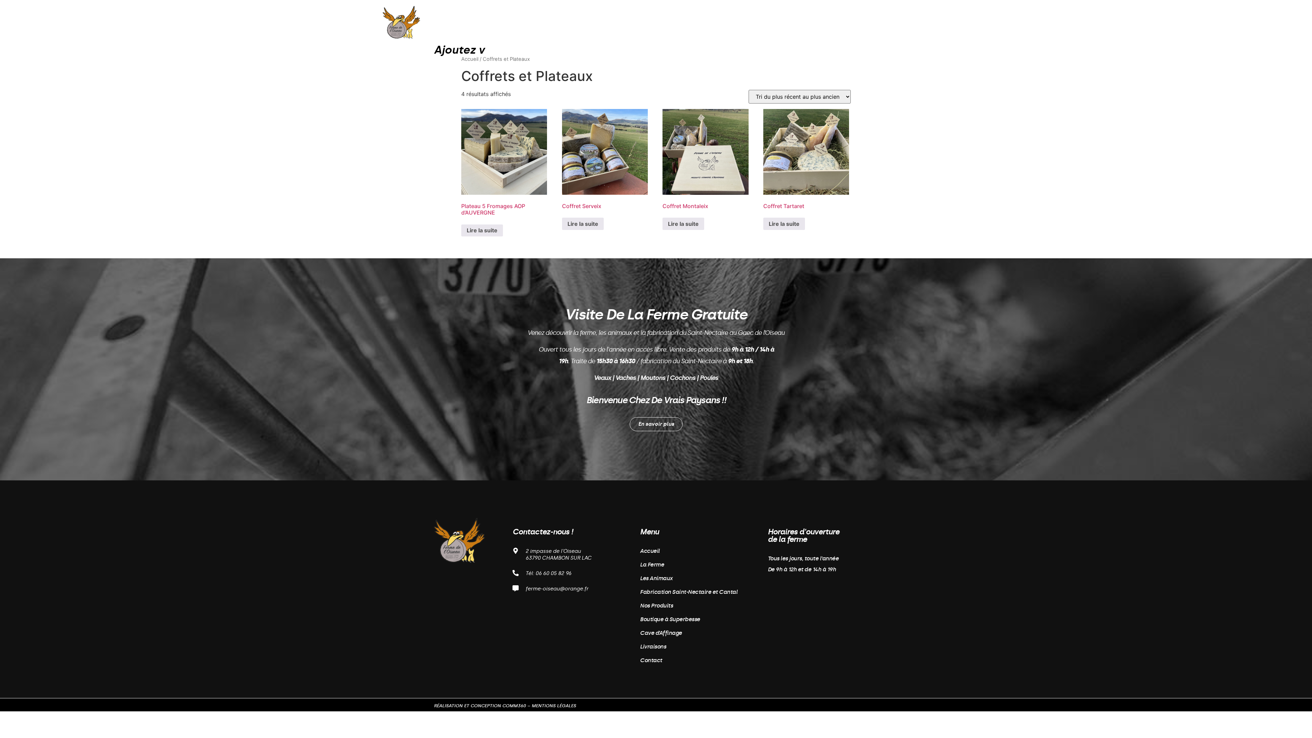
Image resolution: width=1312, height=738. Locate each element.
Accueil (552, 22)
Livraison (763, 22)
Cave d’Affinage (716, 22)
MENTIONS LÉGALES (554, 705)
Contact (801, 22)
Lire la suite (482, 230)
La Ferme (587, 22)
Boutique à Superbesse (651, 22)
